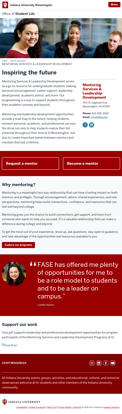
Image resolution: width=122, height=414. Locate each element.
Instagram (85, 124)
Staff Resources (14, 363)
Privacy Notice (64, 407)
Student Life (18, 14)
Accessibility (21, 407)
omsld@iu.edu (99, 117)
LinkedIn (91, 124)
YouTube (113, 363)
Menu (114, 4)
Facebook (106, 363)
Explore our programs (18, 245)
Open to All (52, 407)
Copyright (77, 407)
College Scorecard (37, 407)
